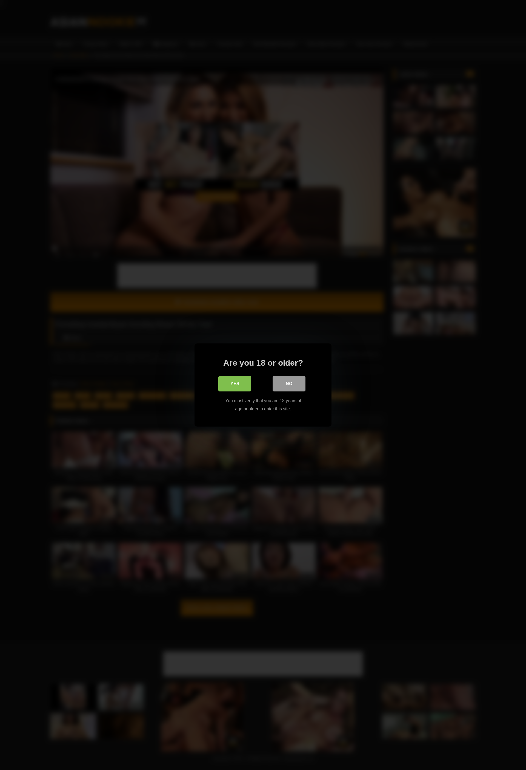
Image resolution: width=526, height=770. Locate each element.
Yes (234, 383)
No (289, 383)
